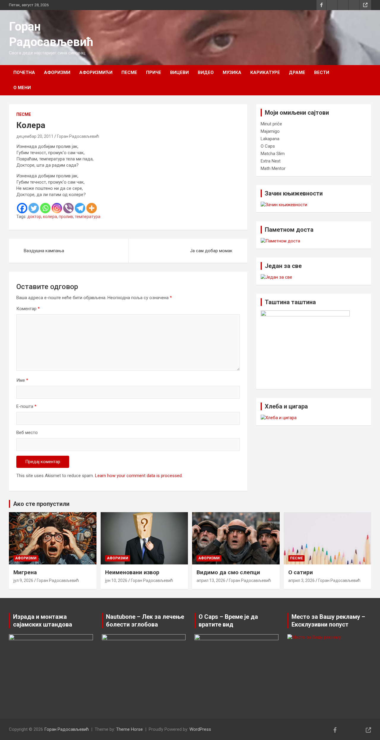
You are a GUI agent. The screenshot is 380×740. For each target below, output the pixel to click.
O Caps (268, 146)
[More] (91, 208)
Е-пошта (26, 406)
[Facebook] (22, 208)
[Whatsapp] (45, 208)
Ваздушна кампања (44, 250)
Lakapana (270, 138)
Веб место (27, 432)
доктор (34, 216)
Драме (297, 72)
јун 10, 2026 (116, 580)
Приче (153, 72)
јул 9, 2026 (23, 580)
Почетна (24, 72)
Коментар (28, 308)
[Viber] (68, 208)
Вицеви (179, 72)
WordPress (200, 729)
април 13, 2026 (211, 580)
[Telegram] (80, 208)
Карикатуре (265, 72)
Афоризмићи (96, 72)
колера (50, 216)
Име (22, 380)
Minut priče (271, 124)
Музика (232, 72)
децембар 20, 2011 (34, 136)
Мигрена (25, 572)
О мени (22, 87)
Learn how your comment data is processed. (139, 475)
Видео (206, 72)
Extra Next (271, 161)
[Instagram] (57, 208)
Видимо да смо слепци (228, 572)
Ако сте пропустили (41, 503)
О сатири (300, 572)
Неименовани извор (132, 572)
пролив (66, 216)
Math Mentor (273, 168)
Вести (321, 72)
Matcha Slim (273, 153)
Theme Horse (129, 729)
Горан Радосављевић (78, 136)
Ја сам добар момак (211, 250)
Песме (129, 72)
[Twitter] (33, 208)
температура (87, 216)
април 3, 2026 (301, 580)
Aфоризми (57, 72)
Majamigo (270, 131)
